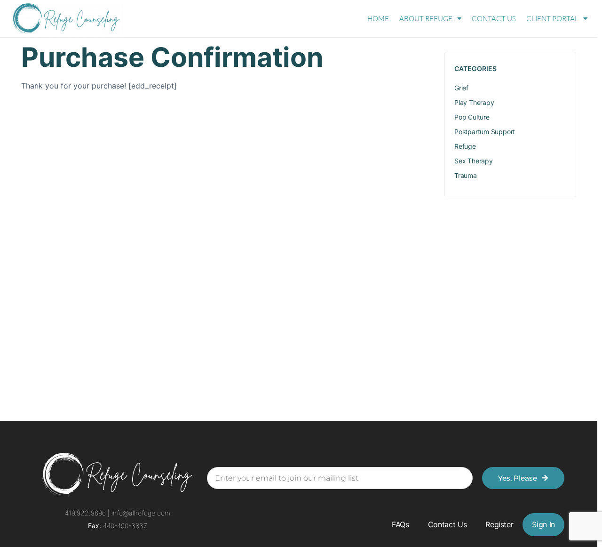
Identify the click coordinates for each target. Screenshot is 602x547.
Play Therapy (474, 102)
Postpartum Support (484, 132)
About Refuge (425, 18)
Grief (461, 88)
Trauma (465, 175)
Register (499, 524)
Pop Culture (472, 117)
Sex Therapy (473, 161)
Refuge (465, 146)
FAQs (400, 524)
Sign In (543, 524)
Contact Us (494, 18)
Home (378, 18)
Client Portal (552, 18)
